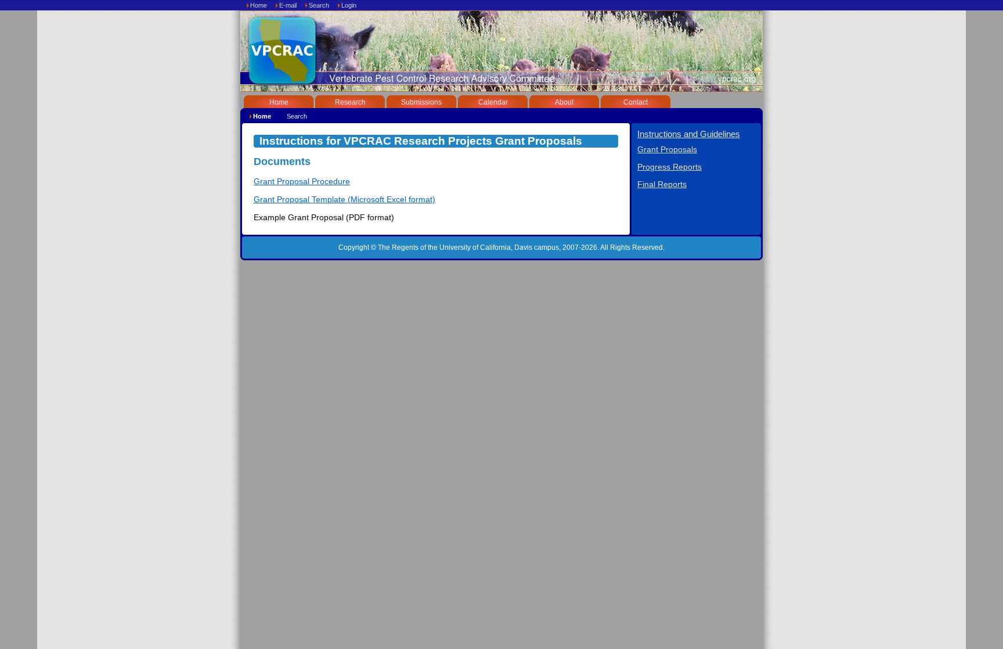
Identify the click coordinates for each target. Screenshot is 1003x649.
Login (348, 5)
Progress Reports (669, 167)
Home (258, 5)
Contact (635, 102)
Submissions (421, 102)
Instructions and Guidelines (688, 134)
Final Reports (662, 184)
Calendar (493, 102)
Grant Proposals (667, 149)
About (564, 102)
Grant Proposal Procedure (302, 181)
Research (350, 102)
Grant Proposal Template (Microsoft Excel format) (344, 199)
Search (319, 5)
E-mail (288, 5)
